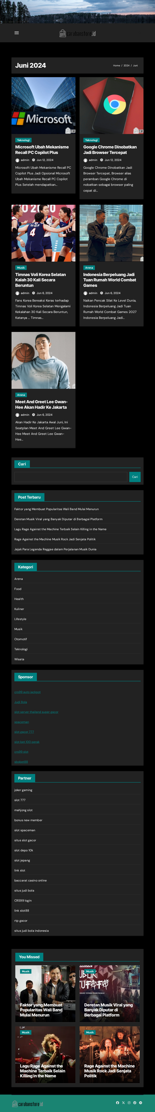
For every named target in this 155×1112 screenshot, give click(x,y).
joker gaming (23, 790)
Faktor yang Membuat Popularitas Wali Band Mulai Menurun (56, 509)
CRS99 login (23, 901)
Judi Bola (20, 702)
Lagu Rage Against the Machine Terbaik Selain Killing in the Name (60, 529)
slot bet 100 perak (27, 742)
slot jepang (22, 860)
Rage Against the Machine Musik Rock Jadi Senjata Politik (55, 539)
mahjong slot (23, 810)
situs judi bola (24, 890)
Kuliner (19, 609)
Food (18, 589)
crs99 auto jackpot (27, 692)
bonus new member (28, 820)
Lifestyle (20, 619)
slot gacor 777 (24, 732)
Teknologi (23, 140)
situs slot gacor (25, 840)
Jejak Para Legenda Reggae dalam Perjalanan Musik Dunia (55, 549)
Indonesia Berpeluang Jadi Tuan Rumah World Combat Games (109, 280)
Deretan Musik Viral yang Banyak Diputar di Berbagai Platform (58, 519)
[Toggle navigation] (16, 32)
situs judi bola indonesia (31, 931)
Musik (21, 267)
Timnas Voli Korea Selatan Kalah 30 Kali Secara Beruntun (40, 280)
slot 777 (20, 800)
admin (25, 160)
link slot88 (21, 911)
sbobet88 (21, 762)
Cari (22, 464)
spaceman (21, 722)
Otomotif (20, 639)
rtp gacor (21, 921)
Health (19, 599)
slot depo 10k (23, 850)
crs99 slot (21, 752)
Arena (89, 267)
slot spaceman (24, 830)
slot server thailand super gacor (36, 712)
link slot (19, 870)
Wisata (19, 659)
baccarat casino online (30, 880)
